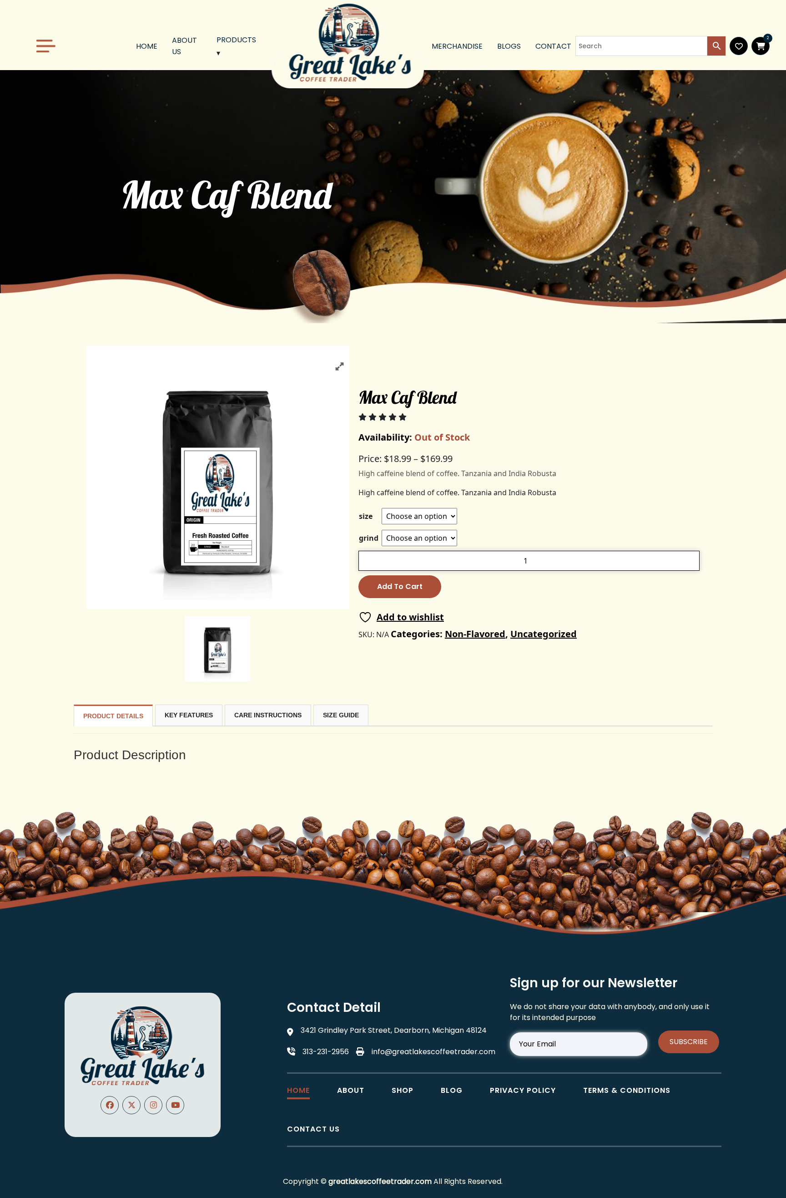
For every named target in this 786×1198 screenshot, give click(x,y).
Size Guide (341, 715)
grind (368, 538)
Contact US (313, 1129)
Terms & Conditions (626, 1090)
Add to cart (400, 586)
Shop (402, 1090)
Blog (452, 1090)
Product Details (113, 716)
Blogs (509, 46)
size (366, 516)
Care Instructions (268, 715)
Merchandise (457, 46)
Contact (553, 46)
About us (184, 46)
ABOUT (350, 1090)
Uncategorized (543, 634)
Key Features (189, 715)
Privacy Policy (523, 1090)
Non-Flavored (475, 634)
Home (146, 46)
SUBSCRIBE (689, 1041)
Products (236, 40)
